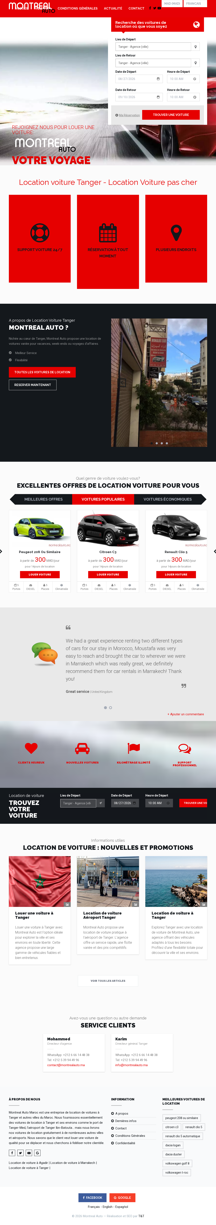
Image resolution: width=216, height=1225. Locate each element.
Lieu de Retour (125, 55)
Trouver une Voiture (171, 115)
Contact (136, 8)
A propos (121, 1113)
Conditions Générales (78, 8)
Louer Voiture (40, 574)
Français (94, 1207)
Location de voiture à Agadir (28, 1163)
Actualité (113, 8)
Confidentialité (125, 1143)
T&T (141, 1216)
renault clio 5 (193, 1127)
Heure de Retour (178, 90)
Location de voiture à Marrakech (72, 1163)
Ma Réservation (129, 115)
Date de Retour (125, 90)
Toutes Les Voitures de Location (42, 372)
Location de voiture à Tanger (172, 915)
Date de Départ (125, 71)
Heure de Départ (178, 71)
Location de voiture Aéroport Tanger (102, 915)
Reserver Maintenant (32, 385)
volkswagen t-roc (176, 1172)
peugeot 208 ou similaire (181, 1118)
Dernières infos (125, 1121)
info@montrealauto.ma (131, 1065)
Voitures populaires (103, 499)
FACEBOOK (94, 1197)
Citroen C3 (107, 552)
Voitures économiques (168, 499)
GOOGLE (124, 1197)
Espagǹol (121, 1207)
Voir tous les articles (108, 980)
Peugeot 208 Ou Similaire (40, 552)
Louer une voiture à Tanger (34, 915)
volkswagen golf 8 (177, 1163)
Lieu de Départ (125, 39)
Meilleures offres (43, 499)
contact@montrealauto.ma (66, 1065)
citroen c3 (171, 1127)
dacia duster (173, 1154)
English (107, 1207)
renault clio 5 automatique (182, 1136)
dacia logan (173, 1145)
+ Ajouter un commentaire (185, 714)
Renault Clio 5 (176, 552)
